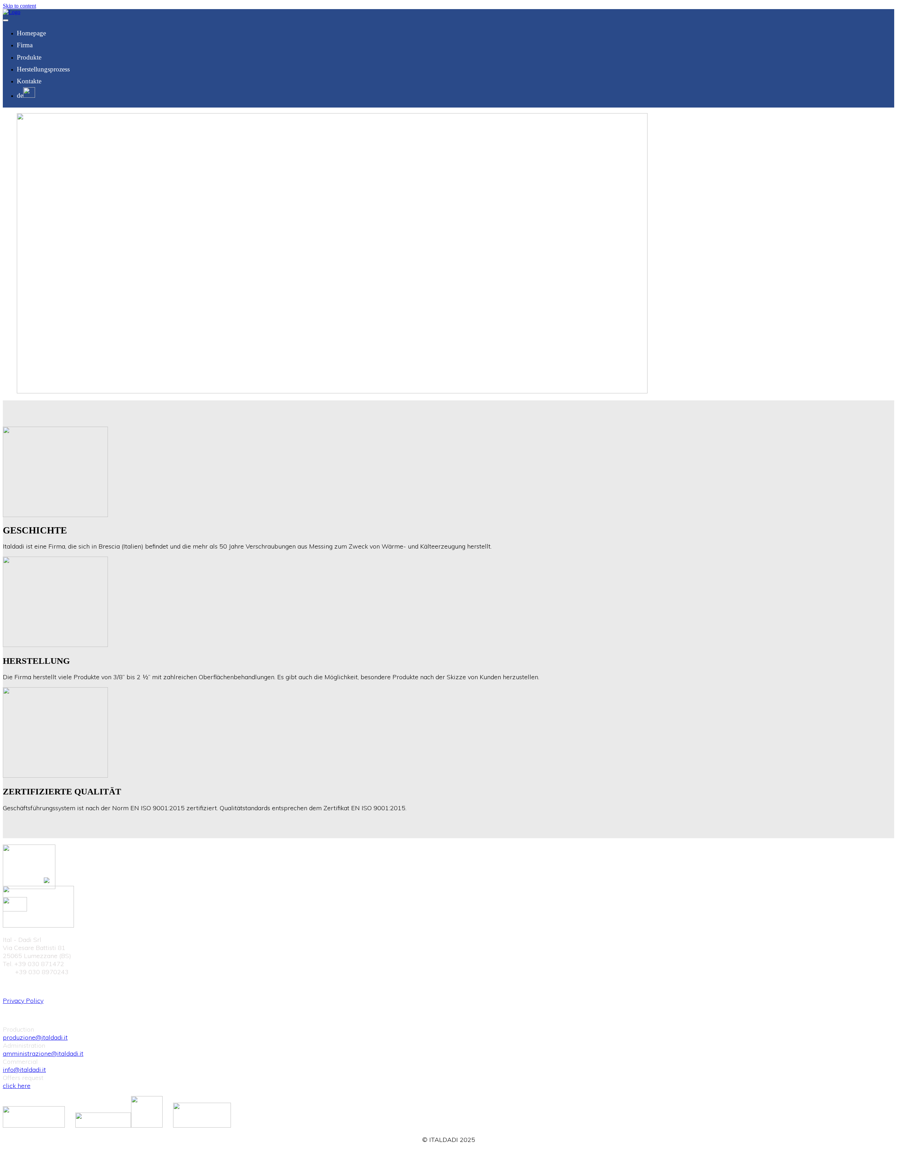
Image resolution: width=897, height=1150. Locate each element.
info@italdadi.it (24, 1070)
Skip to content (19, 6)
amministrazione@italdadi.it (43, 1053)
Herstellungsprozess (43, 69)
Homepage (31, 33)
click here (16, 1086)
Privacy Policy (23, 1001)
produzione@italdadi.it (35, 1037)
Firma (25, 45)
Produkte (29, 57)
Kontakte (29, 81)
